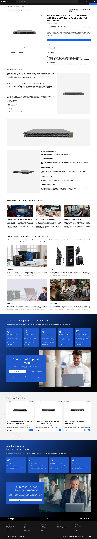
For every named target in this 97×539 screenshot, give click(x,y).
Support (76, 527)
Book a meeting (17, 371)
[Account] (94, 1)
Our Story (25, 529)
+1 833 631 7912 (77, 10)
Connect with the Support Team (35, 371)
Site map (89, 536)
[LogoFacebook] (84, 518)
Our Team (26, 527)
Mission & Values (27, 530)
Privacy (63, 536)
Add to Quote (50, 39)
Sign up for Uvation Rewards (24, 500)
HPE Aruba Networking (27, 10)
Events (42, 529)
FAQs (42, 530)
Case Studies (43, 527)
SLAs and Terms (78, 536)
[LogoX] (83, 518)
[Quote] (89, 1)
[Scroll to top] (47, 519)
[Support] (88, 4)
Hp (21, 10)
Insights (42, 526)
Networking (17, 10)
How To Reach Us (78, 526)
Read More (9, 344)
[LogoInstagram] (86, 518)
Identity (76, 530)
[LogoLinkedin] (88, 518)
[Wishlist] (86, 1)
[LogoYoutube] (81, 518)
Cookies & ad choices (70, 536)
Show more (49, 35)
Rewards (76, 529)
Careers (76, 532)
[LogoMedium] (90, 518)
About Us (25, 526)
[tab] (9, 6)
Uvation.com (94, 3)
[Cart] (92, 1)
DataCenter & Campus (10, 10)
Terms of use (84, 536)
